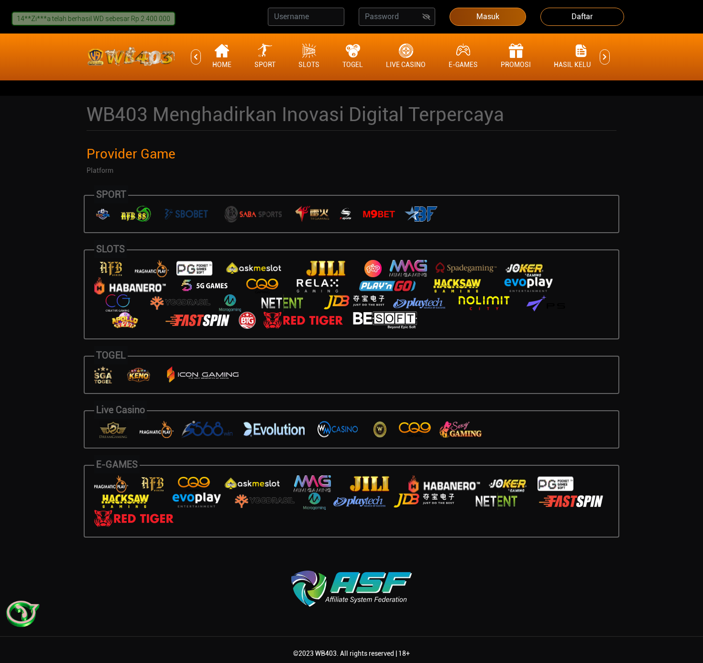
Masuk (487, 16)
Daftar (582, 16)
